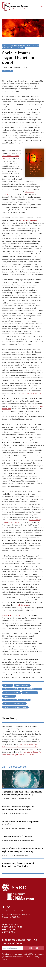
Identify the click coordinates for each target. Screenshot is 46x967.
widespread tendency (28, 220)
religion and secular (14, 704)
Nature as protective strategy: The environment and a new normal (18, 808)
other (27, 192)
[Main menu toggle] (41, 6)
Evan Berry (8, 67)
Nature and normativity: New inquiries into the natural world (20, 46)
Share (7, 71)
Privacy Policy (10, 924)
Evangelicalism (11, 693)
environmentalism (31, 689)
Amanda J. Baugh (10, 798)
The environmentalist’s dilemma (17, 836)
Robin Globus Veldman (11, 840)
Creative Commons (12, 927)
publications (7, 194)
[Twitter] (8, 907)
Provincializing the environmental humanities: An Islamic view (18, 865)
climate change (11, 689)
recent (31, 192)
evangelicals (30, 693)
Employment (8, 929)
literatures (25, 605)
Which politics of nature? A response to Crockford (20, 823)
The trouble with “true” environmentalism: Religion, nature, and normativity (22, 793)
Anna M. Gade (8, 813)
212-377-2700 (7, 921)
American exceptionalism (11, 615)
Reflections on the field (16, 700)
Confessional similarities (31, 393)
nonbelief (9, 696)
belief (8, 685)
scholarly (17, 605)
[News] (3, 907)
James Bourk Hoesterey (12, 870)
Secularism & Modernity (15, 707)
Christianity (22, 685)
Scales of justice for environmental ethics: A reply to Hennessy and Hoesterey (22, 850)
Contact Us (8, 932)
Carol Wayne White (10, 828)
